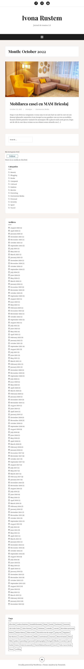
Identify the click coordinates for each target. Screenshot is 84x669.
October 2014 (15, 551)
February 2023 (16, 308)
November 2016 (16, 486)
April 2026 (14, 231)
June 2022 (14, 329)
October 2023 (15, 293)
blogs (45, 624)
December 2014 (16, 545)
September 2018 (16, 426)
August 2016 (15, 488)
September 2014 (16, 554)
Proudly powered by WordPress (29, 665)
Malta (35, 637)
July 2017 (14, 468)
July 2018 (14, 432)
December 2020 (16, 370)
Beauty (13, 172)
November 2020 (16, 373)
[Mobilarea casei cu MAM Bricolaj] (42, 81)
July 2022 (14, 326)
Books (13, 178)
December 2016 (16, 483)
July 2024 (14, 272)
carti (34, 628)
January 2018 (15, 450)
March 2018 (15, 444)
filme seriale (31, 632)
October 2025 (15, 243)
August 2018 (15, 429)
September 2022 (16, 320)
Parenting (14, 193)
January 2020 (15, 397)
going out (58, 632)
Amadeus (52, 665)
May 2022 (14, 331)
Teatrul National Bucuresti (43, 645)
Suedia (11, 645)
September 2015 (16, 521)
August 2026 (15, 228)
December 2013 (16, 574)
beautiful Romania (36, 624)
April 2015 (14, 536)
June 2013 (14, 589)
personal (31, 641)
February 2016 (16, 506)
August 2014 (15, 557)
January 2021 (15, 367)
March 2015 (15, 539)
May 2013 (14, 592)
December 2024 (16, 260)
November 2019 (16, 403)
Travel (13, 208)
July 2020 (14, 379)
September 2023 (16, 296)
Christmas (41, 628)
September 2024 (16, 269)
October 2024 (15, 266)
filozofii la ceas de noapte (45, 632)
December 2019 (16, 400)
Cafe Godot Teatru (14, 628)
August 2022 (15, 323)
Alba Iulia (12, 624)
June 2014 (14, 563)
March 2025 (15, 254)
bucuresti (67, 624)
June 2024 (14, 275)
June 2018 (14, 435)
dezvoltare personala (67, 628)
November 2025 (16, 240)
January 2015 (15, 542)
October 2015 (15, 518)
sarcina (63, 641)
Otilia (10, 641)
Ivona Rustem (42, 17)
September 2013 (16, 583)
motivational (44, 637)
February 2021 (16, 364)
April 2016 (14, 500)
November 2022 (16, 314)
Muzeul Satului (61, 637)
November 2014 (16, 548)
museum (52, 637)
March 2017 (15, 474)
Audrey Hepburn (22, 624)
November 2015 (16, 515)
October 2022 (15, 317)
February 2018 (16, 447)
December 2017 (16, 453)
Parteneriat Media (42, 109)
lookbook (29, 637)
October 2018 (15, 423)
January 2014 (15, 571)
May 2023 (14, 305)
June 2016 (14, 494)
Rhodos (56, 641)
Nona (70, 637)
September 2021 (16, 346)
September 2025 (16, 246)
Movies (13, 190)
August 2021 (15, 349)
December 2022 (16, 311)
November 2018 (16, 420)
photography (40, 641)
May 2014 (14, 565)
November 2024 (16, 263)
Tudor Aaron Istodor (65, 645)
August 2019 (15, 406)
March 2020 (15, 391)
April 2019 (14, 411)
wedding (18, 649)
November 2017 (16, 456)
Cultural (14, 184)
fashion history (20, 632)
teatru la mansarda (27, 645)
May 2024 (14, 278)
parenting (23, 641)
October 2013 (15, 580)
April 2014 (14, 568)
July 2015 (14, 527)
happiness (66, 632)
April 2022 (14, 334)
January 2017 (15, 480)
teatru (17, 645)
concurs (56, 628)
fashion (11, 632)
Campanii (14, 181)
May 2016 (14, 497)
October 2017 (15, 459)
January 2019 (15, 414)
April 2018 (14, 441)
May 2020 (14, 385)
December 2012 (16, 604)
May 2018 (14, 438)
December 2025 (16, 237)
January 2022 (15, 340)
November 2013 (16, 577)
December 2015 (16, 512)
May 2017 (14, 471)
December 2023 (16, 287)
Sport (13, 205)
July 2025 (14, 249)
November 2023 (16, 290)
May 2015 (14, 533)
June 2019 (14, 408)
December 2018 (16, 417)
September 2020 (16, 376)
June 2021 (14, 355)
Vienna (11, 649)
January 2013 (15, 601)
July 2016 (14, 491)
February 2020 (16, 394)
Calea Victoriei (26, 628)
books (51, 624)
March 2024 (15, 281)
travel (55, 645)
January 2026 (15, 234)
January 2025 (15, 257)
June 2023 (14, 302)
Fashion (13, 187)
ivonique (29, 109)
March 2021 (15, 361)
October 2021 (15, 343)
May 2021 (14, 358)
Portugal (49, 641)
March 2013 (15, 595)
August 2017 (15, 465)
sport (69, 641)
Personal (14, 199)
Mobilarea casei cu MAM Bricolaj (39, 103)
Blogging (14, 175)
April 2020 (14, 388)
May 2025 (14, 251)
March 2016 (15, 503)
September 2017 (16, 462)
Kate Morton (13, 637)
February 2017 (16, 477)
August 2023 (15, 299)
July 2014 (14, 560)
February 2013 (16, 598)
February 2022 (16, 337)
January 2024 (15, 284)
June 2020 (14, 382)
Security (14, 202)
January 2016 (15, 509)
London (21, 637)
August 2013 (15, 586)
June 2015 (14, 530)
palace (16, 641)
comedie (49, 628)
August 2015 (15, 524)
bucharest (58, 624)
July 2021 (14, 352)
